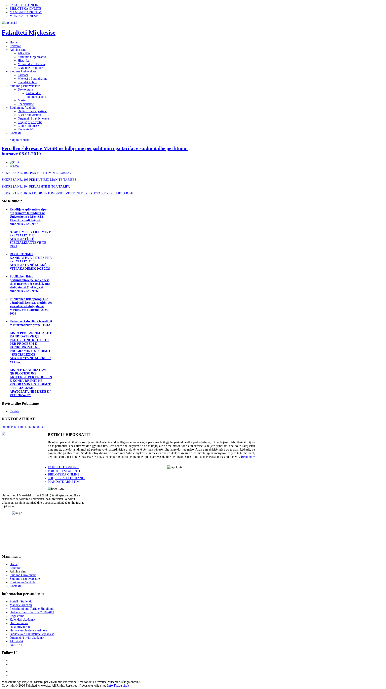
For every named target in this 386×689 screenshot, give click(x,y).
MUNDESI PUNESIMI (25, 16)
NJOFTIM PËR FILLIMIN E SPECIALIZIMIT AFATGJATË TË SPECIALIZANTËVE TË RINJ (30, 239)
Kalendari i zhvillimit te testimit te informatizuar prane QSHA (31, 323)
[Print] (14, 162)
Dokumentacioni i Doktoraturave (22, 426)
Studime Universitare (23, 575)
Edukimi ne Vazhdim (23, 582)
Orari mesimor (19, 623)
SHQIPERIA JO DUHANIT (66, 478)
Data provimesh (20, 626)
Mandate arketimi (21, 605)
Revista (14, 411)
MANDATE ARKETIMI (26, 12)
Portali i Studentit (21, 601)
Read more (248, 456)
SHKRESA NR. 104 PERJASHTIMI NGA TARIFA (36, 186)
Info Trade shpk (118, 685)
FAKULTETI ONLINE (25, 5)
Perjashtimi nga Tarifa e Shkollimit (31, 608)
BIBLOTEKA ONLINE (25, 8)
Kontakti (15, 586)
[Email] (15, 166)
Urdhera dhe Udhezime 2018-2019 (32, 612)
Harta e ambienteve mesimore (28, 630)
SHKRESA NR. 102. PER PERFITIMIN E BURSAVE (38, 172)
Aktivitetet (16, 641)
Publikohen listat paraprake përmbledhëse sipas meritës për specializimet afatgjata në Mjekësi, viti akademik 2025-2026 (31, 306)
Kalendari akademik (22, 619)
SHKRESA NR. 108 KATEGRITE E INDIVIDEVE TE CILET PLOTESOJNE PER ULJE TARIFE (67, 193)
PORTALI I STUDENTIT (65, 470)
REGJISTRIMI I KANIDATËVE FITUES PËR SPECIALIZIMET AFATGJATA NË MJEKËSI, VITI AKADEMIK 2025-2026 (31, 261)
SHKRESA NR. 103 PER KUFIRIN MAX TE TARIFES (39, 179)
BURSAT (16, 645)
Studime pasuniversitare (25, 578)
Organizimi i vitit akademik (27, 637)
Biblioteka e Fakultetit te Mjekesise (32, 634)
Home (13, 564)
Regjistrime (17, 616)
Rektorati (15, 567)
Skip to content (19, 139)
